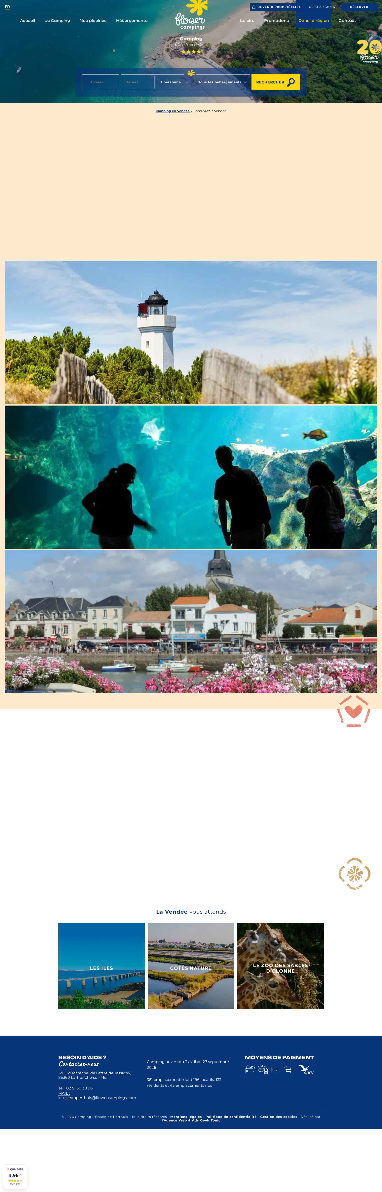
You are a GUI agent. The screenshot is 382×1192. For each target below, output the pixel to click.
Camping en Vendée (173, 111)
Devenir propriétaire (279, 7)
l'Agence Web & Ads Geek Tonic (191, 1120)
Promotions (276, 20)
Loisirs (247, 20)
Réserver (359, 7)
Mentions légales (186, 1117)
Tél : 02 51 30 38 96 (75, 1088)
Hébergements (132, 20)
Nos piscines (93, 20)
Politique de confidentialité (232, 1117)
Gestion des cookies (278, 1117)
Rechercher (270, 82)
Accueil (27, 20)
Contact (347, 20)
